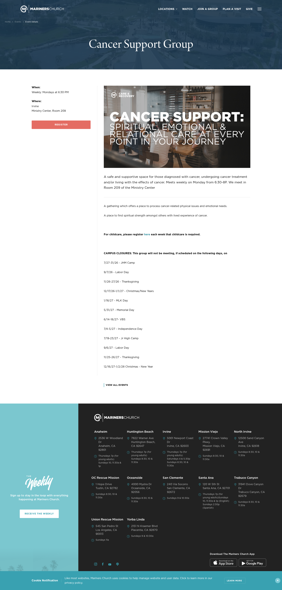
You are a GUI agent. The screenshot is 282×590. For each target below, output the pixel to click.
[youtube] (109, 565)
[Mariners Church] (42, 9)
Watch (187, 9)
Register (61, 125)
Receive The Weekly (39, 514)
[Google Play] (252, 563)
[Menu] (259, 9)
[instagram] (95, 565)
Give (249, 9)
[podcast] (117, 565)
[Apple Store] (223, 563)
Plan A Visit (232, 9)
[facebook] (102, 565)
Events (18, 22)
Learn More (234, 581)
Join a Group (207, 9)
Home (8, 22)
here (147, 234)
